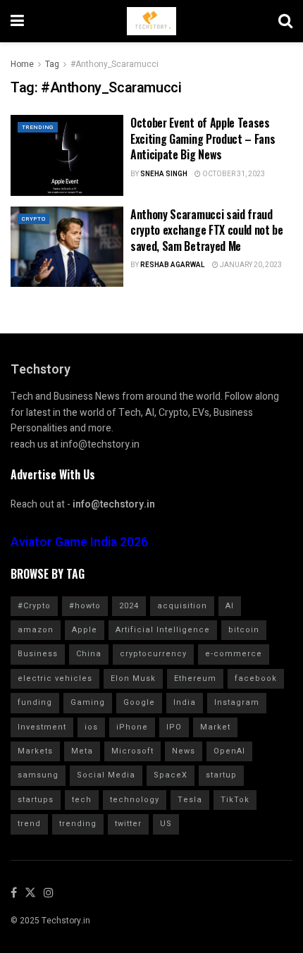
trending (78, 824)
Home (22, 64)
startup (221, 775)
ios (91, 727)
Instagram (236, 702)
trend (29, 824)
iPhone (132, 727)
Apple (84, 630)
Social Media (106, 775)
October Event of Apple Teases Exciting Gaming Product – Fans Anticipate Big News (202, 138)
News (183, 751)
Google (139, 702)
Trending (38, 127)
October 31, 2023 (233, 174)
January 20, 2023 (250, 265)
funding (35, 702)
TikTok (235, 800)
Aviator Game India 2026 (79, 542)
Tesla (190, 800)
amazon (36, 630)
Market (215, 727)
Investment (42, 727)
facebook (256, 678)
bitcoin (243, 630)
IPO (174, 727)
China (88, 654)
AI (229, 606)
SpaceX (170, 775)
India (184, 702)
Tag (52, 64)
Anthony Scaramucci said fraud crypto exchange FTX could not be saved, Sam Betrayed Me (206, 230)
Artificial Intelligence (163, 630)
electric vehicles (55, 678)
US (166, 824)
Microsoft (132, 751)
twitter (128, 824)
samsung (38, 775)
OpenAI (229, 751)
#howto (85, 606)
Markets (35, 751)
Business (38, 654)
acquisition (182, 606)
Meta (82, 751)
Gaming (87, 702)
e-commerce (233, 654)
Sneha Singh (163, 174)
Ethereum (195, 678)
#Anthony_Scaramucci (114, 64)
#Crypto (34, 606)
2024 (129, 606)
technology (134, 800)
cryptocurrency (153, 654)
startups (36, 800)
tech (82, 800)
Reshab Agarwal (172, 265)
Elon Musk (133, 678)
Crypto (33, 219)
